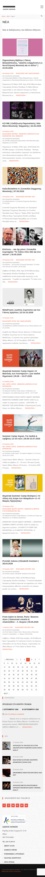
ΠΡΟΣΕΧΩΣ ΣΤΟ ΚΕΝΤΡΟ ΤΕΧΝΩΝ (16, 704)
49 (4, 682)
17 (4, 667)
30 (27, 671)
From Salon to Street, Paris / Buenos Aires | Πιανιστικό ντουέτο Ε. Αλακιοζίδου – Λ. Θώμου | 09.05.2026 (20, 619)
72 (36, 690)
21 (22, 667)
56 (36, 682)
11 (16, 663)
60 (18, 686)
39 (31, 675)
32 (36, 671)
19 (13, 667)
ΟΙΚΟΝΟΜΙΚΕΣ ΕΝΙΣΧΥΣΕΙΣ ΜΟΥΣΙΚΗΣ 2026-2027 (27, 774)
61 (22, 686)
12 (21, 663)
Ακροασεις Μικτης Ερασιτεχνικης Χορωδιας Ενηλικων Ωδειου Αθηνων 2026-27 (26, 788)
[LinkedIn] (26, 805)
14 (30, 663)
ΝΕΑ (8, 16)
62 (27, 686)
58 (9, 686)
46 (27, 678)
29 (22, 671)
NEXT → (7, 693)
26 (9, 671)
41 (4, 678)
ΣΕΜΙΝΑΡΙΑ (19, 136)
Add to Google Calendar (14, 714)
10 (12, 663)
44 (18, 678)
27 (13, 671)
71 (31, 690)
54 (27, 682)
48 (36, 678)
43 (13, 678)
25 (4, 671)
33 (4, 675)
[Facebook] (4, 805)
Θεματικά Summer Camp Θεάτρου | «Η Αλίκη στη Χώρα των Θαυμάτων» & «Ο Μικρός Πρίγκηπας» (21, 498)
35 (13, 675)
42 (9, 678)
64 (36, 686)
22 (27, 667)
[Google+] (17, 805)
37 (22, 675)
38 (27, 675)
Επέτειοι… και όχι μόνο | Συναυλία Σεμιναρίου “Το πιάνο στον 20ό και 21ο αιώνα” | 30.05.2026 (21, 252)
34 (9, 675)
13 (25, 663)
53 (22, 682)
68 (18, 690)
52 (18, 682)
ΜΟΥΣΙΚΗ (28, 197)
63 (31, 686)
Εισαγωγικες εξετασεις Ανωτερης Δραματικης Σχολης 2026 (25, 761)
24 (36, 667)
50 (9, 682)
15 (34, 663)
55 (31, 682)
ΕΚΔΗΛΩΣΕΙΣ (20, 73)
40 (36, 675)
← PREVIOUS (9, 659)
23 (31, 667)
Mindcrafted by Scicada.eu (11, 871)
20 (18, 667)
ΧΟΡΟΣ (8, 384)
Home (3, 16)
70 (27, 690)
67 (13, 690)
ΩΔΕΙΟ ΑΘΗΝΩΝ (34, 73)
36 (18, 675)
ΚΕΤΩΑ (14, 321)
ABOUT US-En (9, 846)
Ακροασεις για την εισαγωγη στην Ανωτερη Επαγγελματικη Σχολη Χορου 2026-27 (27, 748)
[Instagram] (8, 805)
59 (13, 686)
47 (31, 678)
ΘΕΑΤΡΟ (14, 509)
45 (22, 678)
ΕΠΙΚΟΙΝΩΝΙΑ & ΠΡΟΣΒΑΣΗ (14, 854)
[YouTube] (13, 805)
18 (9, 667)
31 (31, 671)
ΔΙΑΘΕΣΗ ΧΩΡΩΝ (10, 850)
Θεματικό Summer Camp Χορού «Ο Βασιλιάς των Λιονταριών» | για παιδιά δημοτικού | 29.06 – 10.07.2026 (21, 373)
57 (4, 686)
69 (22, 690)
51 (13, 682)
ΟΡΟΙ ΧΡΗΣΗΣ (9, 862)
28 (18, 671)
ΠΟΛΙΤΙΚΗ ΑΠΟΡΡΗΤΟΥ (12, 858)
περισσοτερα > (21, 95)
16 (39, 663)
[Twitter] (22, 805)
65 (4, 690)
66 (9, 690)
